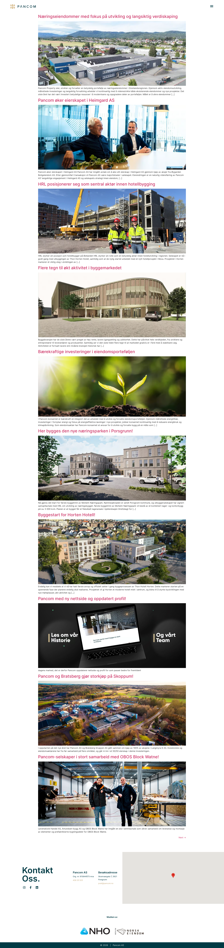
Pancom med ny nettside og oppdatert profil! (82, 598)
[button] (212, 6)
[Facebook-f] (30, 887)
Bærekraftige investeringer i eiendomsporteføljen (86, 351)
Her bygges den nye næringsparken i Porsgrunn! (85, 430)
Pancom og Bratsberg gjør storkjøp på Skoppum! (85, 676)
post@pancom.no (105, 883)
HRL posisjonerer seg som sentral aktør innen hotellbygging (96, 184)
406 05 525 (78, 880)
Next (182, 837)
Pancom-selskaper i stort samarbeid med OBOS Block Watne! (98, 756)
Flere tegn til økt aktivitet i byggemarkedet (80, 267)
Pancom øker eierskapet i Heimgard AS (76, 100)
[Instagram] (24, 887)
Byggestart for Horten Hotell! (66, 514)
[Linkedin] (37, 887)
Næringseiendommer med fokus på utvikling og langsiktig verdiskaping (108, 16)
